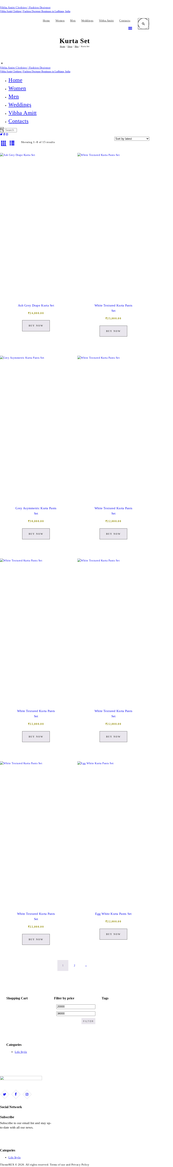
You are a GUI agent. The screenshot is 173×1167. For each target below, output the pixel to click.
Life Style (21, 1051)
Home (62, 46)
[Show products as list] (12, 143)
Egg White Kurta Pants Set (113, 913)
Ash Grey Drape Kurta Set (36, 305)
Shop (70, 46)
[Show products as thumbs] (3, 143)
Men (77, 46)
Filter (88, 1021)
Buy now (36, 325)
